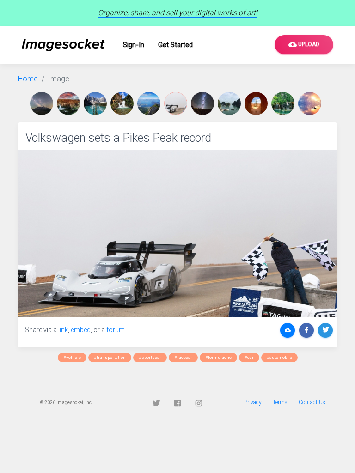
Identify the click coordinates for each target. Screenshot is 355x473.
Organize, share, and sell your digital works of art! (177, 12)
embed (81, 330)
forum (115, 330)
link (63, 330)
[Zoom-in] (177, 233)
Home (28, 78)
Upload (303, 44)
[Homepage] (63, 45)
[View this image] (43, 103)
